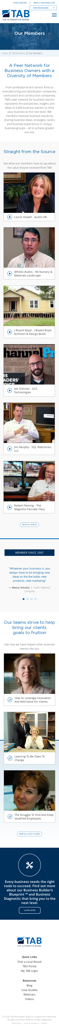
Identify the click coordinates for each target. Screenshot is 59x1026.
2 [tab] (27, 599)
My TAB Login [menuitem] (29, 971)
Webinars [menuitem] (29, 994)
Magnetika (47, 1019)
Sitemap (44, 1023)
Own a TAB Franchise (44, 2)
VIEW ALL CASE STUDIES (29, 834)
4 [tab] (35, 599)
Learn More (29, 910)
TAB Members (18, 53)
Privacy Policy (16, 1023)
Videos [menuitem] (29, 999)
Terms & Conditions (31, 1023)
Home (5, 53)
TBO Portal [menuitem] (29, 966)
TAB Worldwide (41, 7)
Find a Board (20, 2)
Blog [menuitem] (29, 985)
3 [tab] (31, 599)
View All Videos (29, 524)
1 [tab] (24, 599)
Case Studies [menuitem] (29, 990)
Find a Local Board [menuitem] (29, 961)
